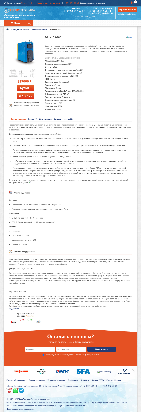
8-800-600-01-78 (71, 3)
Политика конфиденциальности (20, 409)
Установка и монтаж (56, 380)
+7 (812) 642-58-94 (102, 13)
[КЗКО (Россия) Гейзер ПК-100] (25, 52)
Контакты (85, 380)
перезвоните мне (127, 9)
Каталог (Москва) (113, 380)
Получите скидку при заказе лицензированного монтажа (26, 103)
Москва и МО (26, 3)
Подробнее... (14, 308)
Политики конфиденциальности (86, 355)
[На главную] (19, 11)
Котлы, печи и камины (20, 29)
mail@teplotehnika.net (127, 14)
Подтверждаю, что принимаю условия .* (72, 355)
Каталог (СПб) (98, 380)
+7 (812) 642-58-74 (100, 11)
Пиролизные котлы (39, 29)
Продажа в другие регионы (48, 3)
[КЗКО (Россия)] (129, 37)
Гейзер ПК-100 (55, 29)
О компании (73, 380)
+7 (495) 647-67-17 (74, 11)
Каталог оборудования (16, 380)
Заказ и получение (37, 380)
